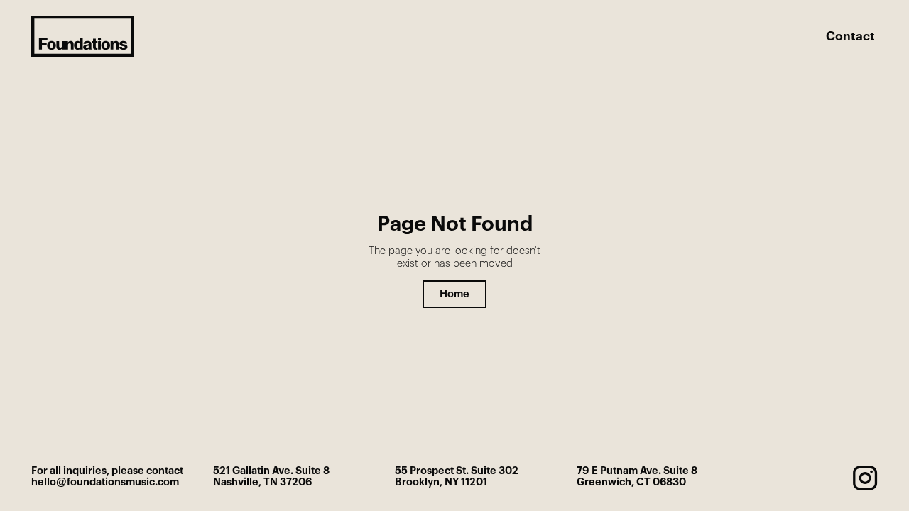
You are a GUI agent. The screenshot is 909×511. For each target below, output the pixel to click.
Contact (850, 37)
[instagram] (865, 478)
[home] (82, 36)
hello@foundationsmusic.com (105, 482)
